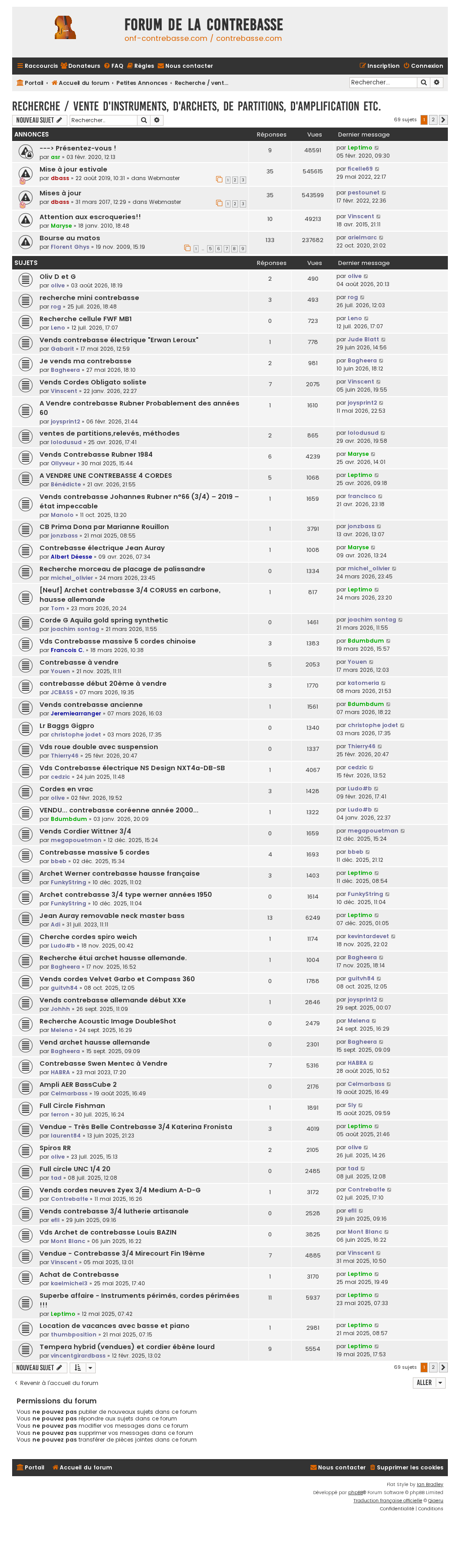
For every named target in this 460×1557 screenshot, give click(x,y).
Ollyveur (63, 463)
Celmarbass (69, 1093)
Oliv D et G (58, 276)
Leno (58, 327)
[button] (443, 120)
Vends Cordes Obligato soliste (93, 382)
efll (55, 1220)
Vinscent (361, 216)
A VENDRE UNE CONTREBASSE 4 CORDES (106, 475)
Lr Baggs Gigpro (67, 725)
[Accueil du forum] (66, 32)
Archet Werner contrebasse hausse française (120, 873)
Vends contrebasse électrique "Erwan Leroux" (119, 339)
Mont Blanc (68, 1241)
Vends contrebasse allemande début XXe (113, 1000)
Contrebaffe (69, 1199)
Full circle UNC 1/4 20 (75, 1168)
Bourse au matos (70, 238)
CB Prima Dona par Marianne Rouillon (104, 526)
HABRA (60, 1072)
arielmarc (362, 237)
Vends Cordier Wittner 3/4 (85, 831)
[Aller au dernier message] (377, 148)
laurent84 (66, 1135)
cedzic (60, 777)
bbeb (58, 861)
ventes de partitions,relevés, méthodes (110, 433)
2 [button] (433, 119)
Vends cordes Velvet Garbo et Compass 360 (117, 979)
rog (56, 306)
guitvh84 (64, 988)
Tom (58, 608)
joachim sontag (75, 629)
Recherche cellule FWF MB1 (86, 318)
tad (56, 1178)
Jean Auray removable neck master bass (112, 915)
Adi (55, 924)
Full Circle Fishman (72, 1105)
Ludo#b (360, 788)
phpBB (355, 1492)
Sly (352, 1105)
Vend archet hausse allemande (95, 1042)
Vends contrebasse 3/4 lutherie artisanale (114, 1211)
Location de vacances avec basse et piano (115, 1325)
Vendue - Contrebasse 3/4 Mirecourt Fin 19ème (122, 1253)
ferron (60, 1114)
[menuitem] (80, 66)
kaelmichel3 (69, 1283)
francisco (362, 496)
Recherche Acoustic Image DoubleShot (108, 1021)
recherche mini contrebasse (89, 297)
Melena (62, 1030)
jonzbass (64, 535)
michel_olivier (72, 578)
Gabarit (62, 349)
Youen (60, 671)
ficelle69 (360, 168)
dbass (60, 178)
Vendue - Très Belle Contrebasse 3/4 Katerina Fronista (136, 1126)
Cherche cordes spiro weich (88, 936)
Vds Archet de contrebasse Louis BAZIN (108, 1232)
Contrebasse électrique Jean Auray (102, 547)
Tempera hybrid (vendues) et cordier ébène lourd (127, 1346)
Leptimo (360, 147)
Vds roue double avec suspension (99, 746)
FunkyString (68, 882)
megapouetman (76, 840)
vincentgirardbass (78, 1355)
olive (58, 285)
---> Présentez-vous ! (78, 148)
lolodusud (66, 442)
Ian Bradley (430, 1484)
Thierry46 (65, 755)
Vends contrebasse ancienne (91, 704)
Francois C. (67, 650)
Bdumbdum (366, 640)
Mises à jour (60, 193)
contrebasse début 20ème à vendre (103, 683)
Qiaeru (435, 1500)
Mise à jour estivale (73, 169)
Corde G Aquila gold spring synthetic (104, 620)
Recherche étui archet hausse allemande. (113, 957)
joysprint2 (65, 421)
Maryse (61, 225)
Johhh (60, 1009)
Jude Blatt (363, 339)
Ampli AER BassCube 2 (78, 1084)
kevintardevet (368, 936)
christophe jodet (76, 734)
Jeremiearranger (76, 713)
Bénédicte (66, 484)
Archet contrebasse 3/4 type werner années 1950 (126, 894)
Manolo (62, 515)
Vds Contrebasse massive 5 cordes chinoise (118, 641)
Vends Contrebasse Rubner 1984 (96, 454)
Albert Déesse (71, 556)
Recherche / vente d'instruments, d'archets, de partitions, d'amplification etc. (196, 106)
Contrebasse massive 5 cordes (95, 852)
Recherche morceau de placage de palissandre (122, 569)
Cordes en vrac (66, 789)
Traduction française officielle (388, 1500)
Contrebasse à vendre (79, 662)
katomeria (363, 683)
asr (55, 157)
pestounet (364, 192)
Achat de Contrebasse (79, 1274)
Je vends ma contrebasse (86, 361)
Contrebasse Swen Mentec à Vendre (104, 1063)
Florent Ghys (70, 247)
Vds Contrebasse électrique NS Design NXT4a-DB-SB (132, 767)
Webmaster (164, 178)
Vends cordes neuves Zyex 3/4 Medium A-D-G (120, 1190)
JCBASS (62, 692)
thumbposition (74, 1334)
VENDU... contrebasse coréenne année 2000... (119, 810)
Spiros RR (55, 1147)
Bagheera (65, 370)
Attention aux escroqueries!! (90, 216)
